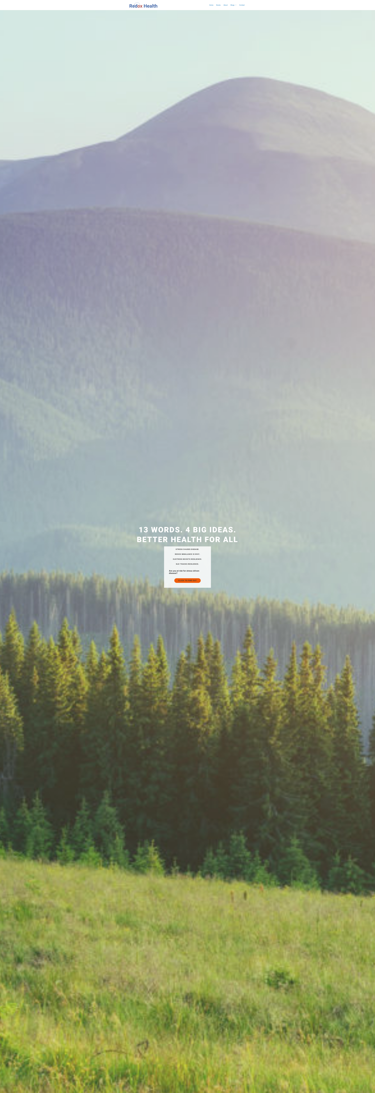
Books (218, 5)
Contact (242, 5)
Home (211, 5)
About (226, 5)
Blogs (232, 5)
